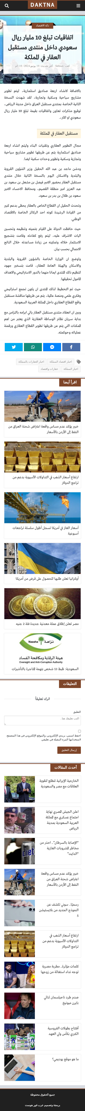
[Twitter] (14, 347)
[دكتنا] (42, 5)
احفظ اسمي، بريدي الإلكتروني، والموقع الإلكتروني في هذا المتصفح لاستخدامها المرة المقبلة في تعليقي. (44, 737)
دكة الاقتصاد (42, 25)
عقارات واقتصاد (49, 369)
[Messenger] (52, 347)
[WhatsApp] (33, 347)
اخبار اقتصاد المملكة (61, 361)
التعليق (77, 711)
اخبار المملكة (71, 369)
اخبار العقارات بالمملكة (31, 361)
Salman (59, 66)
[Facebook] (71, 347)
